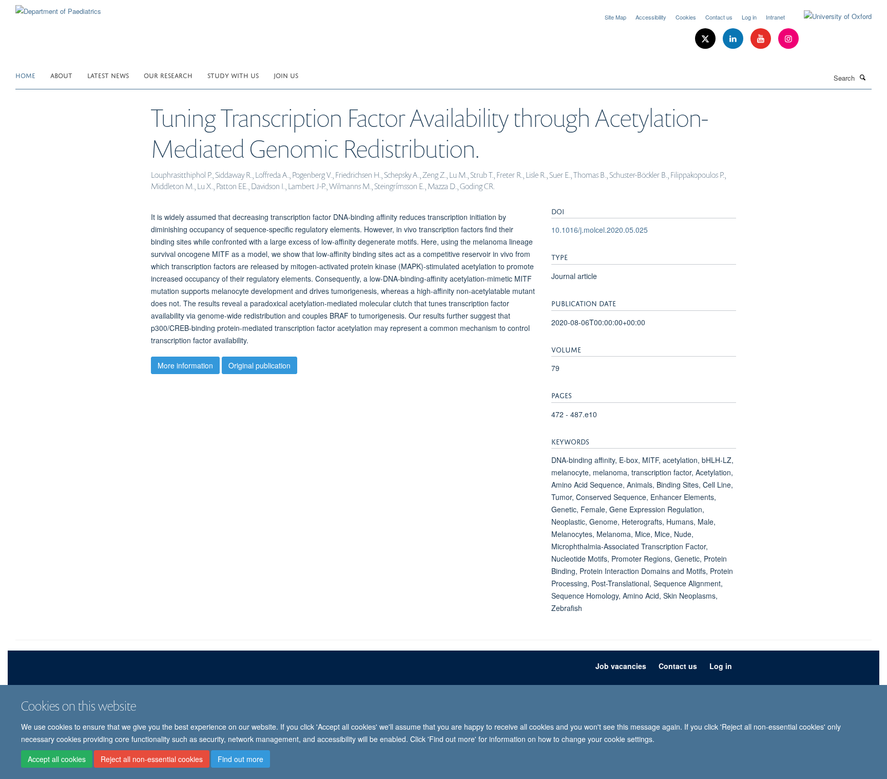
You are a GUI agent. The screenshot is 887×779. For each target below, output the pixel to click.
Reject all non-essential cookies (152, 759)
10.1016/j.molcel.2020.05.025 (599, 230)
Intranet (775, 17)
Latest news (108, 75)
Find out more (240, 759)
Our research (168, 75)
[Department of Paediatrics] (58, 7)
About (61, 75)
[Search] (863, 77)
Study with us (233, 75)
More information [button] (185, 365)
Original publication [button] (259, 365)
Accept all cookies (57, 759)
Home (25, 75)
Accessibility (650, 17)
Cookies (686, 17)
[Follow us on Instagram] (788, 39)
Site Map (615, 17)
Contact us (718, 17)
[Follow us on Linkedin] (734, 39)
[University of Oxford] (830, 16)
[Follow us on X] (706, 39)
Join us (286, 75)
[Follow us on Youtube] (761, 39)
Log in (749, 17)
